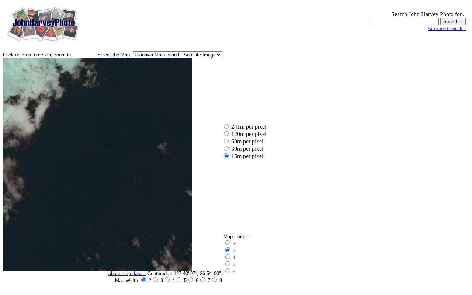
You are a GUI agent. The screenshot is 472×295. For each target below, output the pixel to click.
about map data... (127, 273)
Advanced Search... (447, 28)
